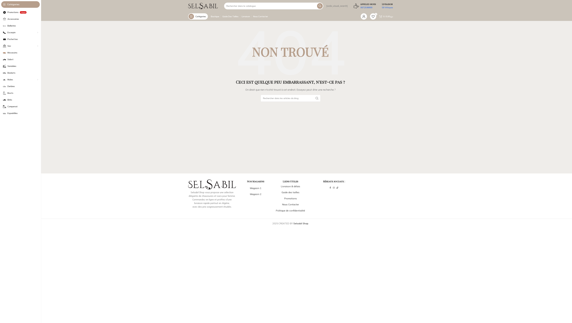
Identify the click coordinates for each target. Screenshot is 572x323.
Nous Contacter (290, 204)
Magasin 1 (255, 188)
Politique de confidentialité (290, 210)
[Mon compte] (363, 16)
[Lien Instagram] (334, 188)
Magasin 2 (255, 194)
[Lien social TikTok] (337, 188)
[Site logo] (203, 5)
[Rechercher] (320, 6)
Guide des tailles (290, 192)
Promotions (290, 198)
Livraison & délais (290, 186)
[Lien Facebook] (330, 188)
